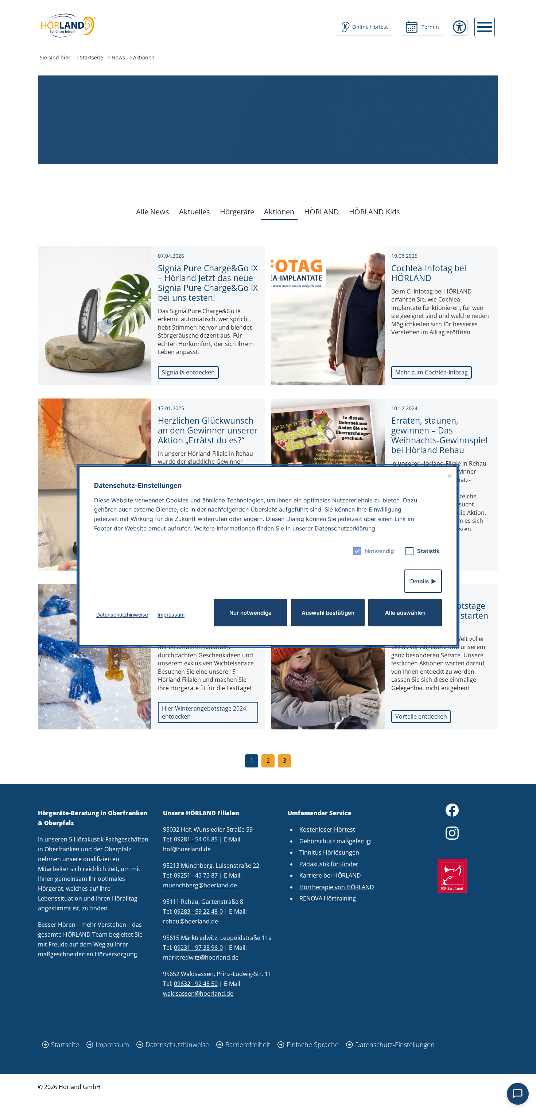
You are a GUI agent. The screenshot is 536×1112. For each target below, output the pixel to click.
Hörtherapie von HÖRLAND (336, 887)
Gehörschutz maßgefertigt (335, 841)
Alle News (152, 211)
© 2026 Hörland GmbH (69, 1087)
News (118, 57)
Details (419, 581)
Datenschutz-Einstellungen (395, 1044)
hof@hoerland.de (187, 849)
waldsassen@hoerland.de (198, 993)
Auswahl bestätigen (328, 612)
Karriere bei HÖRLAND (330, 875)
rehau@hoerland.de (190, 921)
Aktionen (279, 211)
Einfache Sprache (313, 1044)
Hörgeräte (237, 211)
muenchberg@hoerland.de (200, 885)
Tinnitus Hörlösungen (329, 852)
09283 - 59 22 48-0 (198, 911)
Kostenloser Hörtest (327, 829)
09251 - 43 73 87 (196, 875)
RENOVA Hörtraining (327, 898)
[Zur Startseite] (68, 25)
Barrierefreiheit (247, 1044)
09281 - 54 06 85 (196, 839)
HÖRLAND (321, 211)
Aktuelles (194, 211)
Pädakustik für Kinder (328, 864)
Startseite (91, 57)
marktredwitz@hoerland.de (200, 957)
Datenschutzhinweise (177, 1044)
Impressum (112, 1044)
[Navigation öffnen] (484, 27)
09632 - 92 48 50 (196, 984)
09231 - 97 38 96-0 (198, 948)
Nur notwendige (250, 612)
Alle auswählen (405, 612)
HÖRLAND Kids (374, 211)
